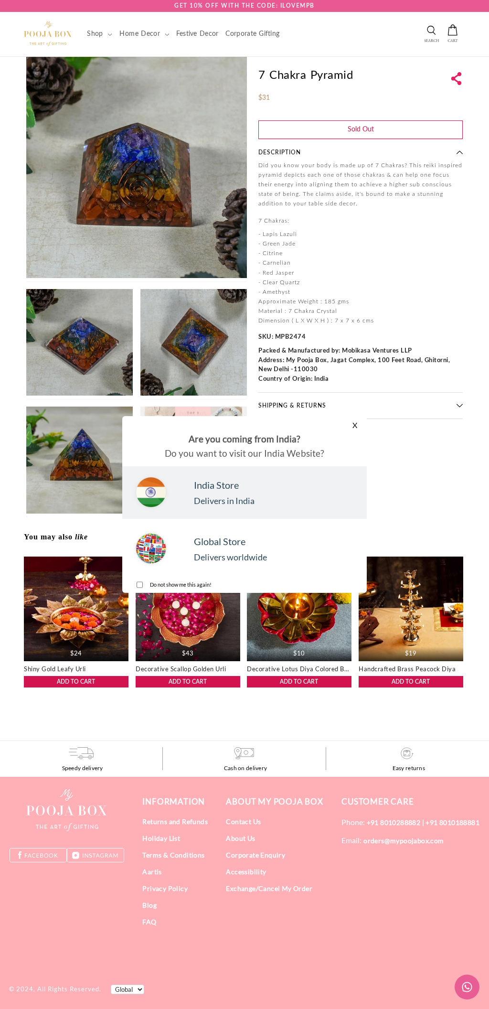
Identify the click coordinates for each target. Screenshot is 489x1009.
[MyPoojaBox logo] (48, 33)
